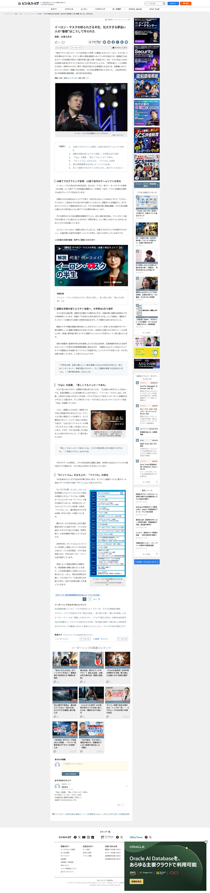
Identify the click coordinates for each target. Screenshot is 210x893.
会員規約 (63, 859)
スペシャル (69, 9)
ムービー (84, 9)
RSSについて (65, 865)
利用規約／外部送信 (67, 862)
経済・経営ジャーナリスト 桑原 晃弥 (72, 78)
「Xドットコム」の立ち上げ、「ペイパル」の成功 (94, 160)
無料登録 (185, 3)
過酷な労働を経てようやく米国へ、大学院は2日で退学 (96, 153)
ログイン (173, 3)
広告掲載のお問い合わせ (113, 859)
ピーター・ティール (78, 489)
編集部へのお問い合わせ (113, 849)
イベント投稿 (87, 856)
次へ (95, 599)
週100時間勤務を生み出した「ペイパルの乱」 (92, 164)
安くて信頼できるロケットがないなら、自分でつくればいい (98, 167)
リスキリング (100, 9)
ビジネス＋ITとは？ (48, 4)
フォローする (77, 47)
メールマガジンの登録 (68, 849)
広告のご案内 (87, 853)
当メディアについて (67, 872)
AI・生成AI (117, 9)
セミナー (54, 9)
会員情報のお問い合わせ (113, 856)
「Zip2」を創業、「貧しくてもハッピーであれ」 (93, 157)
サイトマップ (65, 856)
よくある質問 (65, 853)
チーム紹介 (86, 849)
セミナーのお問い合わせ (113, 853)
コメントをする (70, 774)
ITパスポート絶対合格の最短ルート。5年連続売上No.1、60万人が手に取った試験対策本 (92, 814)
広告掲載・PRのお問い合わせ (146, 562)
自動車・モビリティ (101, 639)
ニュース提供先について (68, 868)
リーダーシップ (62, 48)
